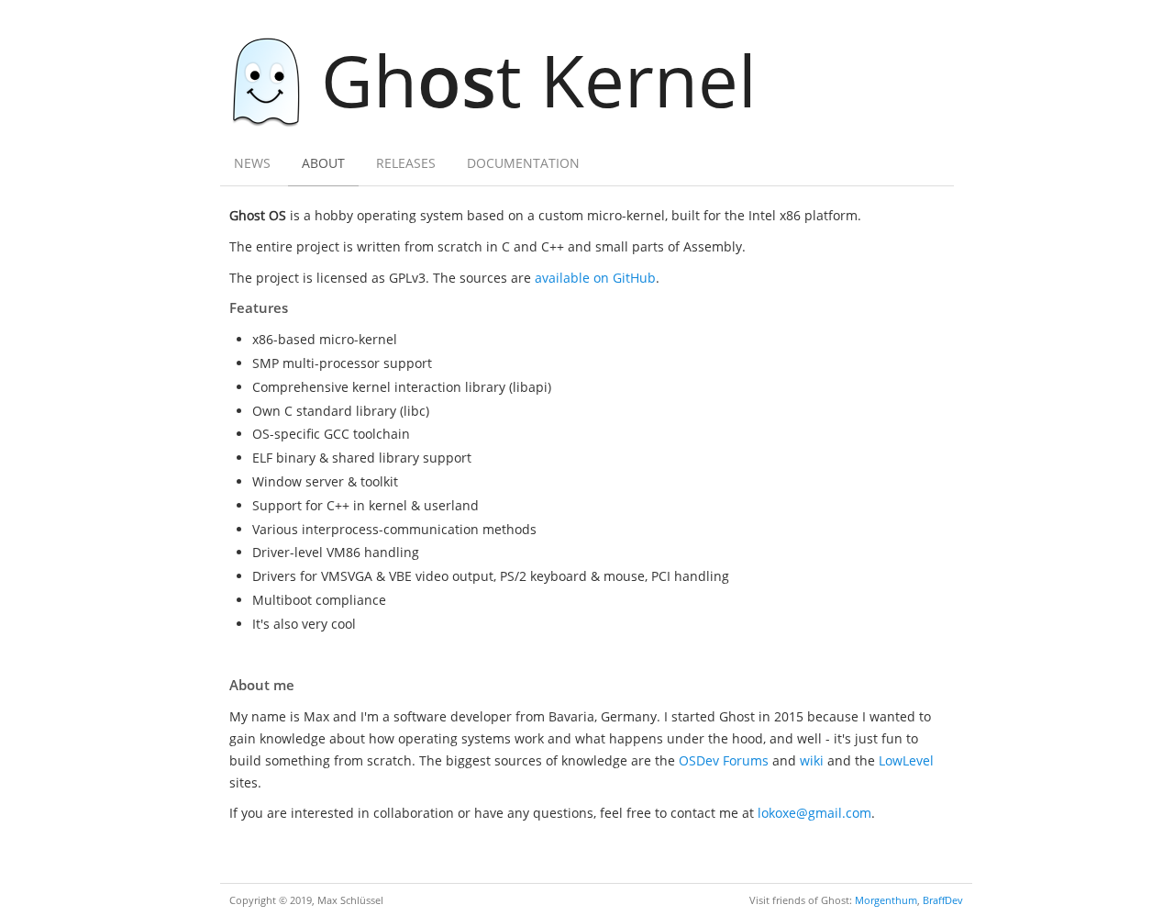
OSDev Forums (724, 760)
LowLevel (906, 760)
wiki (812, 760)
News (252, 163)
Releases (406, 163)
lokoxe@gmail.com (814, 812)
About (323, 163)
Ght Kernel (539, 79)
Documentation (523, 163)
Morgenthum (886, 900)
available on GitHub (595, 277)
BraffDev (943, 900)
